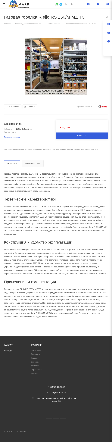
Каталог (8, 345)
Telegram (49, 416)
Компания (36, 345)
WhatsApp (63, 416)
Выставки (35, 362)
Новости (34, 358)
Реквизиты (35, 354)
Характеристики (32, 163)
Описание (12, 163)
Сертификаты (36, 370)
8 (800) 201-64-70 (56, 387)
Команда (34, 373)
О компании (36, 350)
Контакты (35, 366)
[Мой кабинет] (79, 4)
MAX (56, 416)
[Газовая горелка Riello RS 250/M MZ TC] (56, 66)
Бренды (8, 350)
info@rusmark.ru (58, 392)
